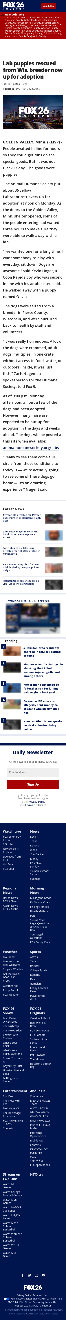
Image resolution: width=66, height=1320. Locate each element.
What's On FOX (39, 1116)
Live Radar (9, 957)
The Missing (37, 1059)
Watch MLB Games (10, 1201)
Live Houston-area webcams (11, 963)
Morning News (37, 890)
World (33, 850)
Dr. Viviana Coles (40, 902)
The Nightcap (11, 1026)
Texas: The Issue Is (13, 1059)
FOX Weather (11, 994)
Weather (10, 951)
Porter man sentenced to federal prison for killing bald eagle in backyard (41, 688)
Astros (34, 957)
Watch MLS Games (9, 1254)
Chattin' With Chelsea (10, 1036)
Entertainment (15, 1091)
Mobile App (36, 1140)
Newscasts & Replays (11, 850)
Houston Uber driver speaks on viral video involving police (21, 582)
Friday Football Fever (39, 989)
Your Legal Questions (36, 936)
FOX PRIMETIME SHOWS (13, 1122)
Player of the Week (37, 997)
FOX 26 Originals (37, 1010)
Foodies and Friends (37, 1048)
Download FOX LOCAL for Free (28, 601)
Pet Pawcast (37, 1055)
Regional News (10, 890)
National (35, 845)
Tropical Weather (13, 969)
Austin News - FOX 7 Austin (11, 907)
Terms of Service (35, 805)
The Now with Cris (11, 1102)
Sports (35, 951)
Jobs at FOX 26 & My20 (40, 1126)
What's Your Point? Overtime (12, 1052)
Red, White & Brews (38, 1024)
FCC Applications (40, 1165)
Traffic (7, 981)
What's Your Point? (10, 1044)
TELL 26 (8, 844)
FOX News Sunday (36, 864)
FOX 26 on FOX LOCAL (12, 838)
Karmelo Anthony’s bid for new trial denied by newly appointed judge (21, 567)
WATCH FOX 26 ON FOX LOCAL (39, 1110)
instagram (36, 1275)
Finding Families (39, 906)
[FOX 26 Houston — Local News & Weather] (13, 5)
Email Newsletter (40, 1120)
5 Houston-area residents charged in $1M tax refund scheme (42, 651)
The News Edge (12, 1030)
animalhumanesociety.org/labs (31, 447)
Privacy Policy (36, 801)
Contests (8, 1128)
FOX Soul (8, 868)
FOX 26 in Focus (39, 1030)
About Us (37, 1091)
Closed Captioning (36, 1158)
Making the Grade (40, 898)
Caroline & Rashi (40, 1018)
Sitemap (35, 878)
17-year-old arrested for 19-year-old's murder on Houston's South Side (22, 517)
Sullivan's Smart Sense (39, 872)
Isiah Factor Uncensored (10, 1019)
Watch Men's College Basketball (10, 1226)
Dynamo (35, 974)
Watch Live (48, 6)
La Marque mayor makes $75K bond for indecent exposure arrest (20, 534)
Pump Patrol (10, 990)
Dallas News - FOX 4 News (11, 899)
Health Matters (39, 911)
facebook (22, 1275)
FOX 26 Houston (11, 83)
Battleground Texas (11, 1079)
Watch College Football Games (12, 1193)
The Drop (8, 1096)
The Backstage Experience (12, 1114)
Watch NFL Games (9, 1185)
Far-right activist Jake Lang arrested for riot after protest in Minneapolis (21, 550)
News (24, 83)
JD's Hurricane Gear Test (11, 975)
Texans (34, 961)
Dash (33, 979)
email (43, 1275)
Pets (32, 915)
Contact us (36, 1096)
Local (33, 836)
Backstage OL (11, 1108)
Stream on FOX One (11, 1176)
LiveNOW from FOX (12, 858)
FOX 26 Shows (8, 1010)
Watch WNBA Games (11, 1246)
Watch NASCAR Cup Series (12, 1209)
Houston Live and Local (13, 1072)
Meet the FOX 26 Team (40, 1102)
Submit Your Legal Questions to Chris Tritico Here (39, 925)
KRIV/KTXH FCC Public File (39, 1151)
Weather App (10, 986)
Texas (33, 841)
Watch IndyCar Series (11, 1216)
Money (34, 858)
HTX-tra (36, 1174)
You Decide (37, 854)
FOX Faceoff (37, 1035)
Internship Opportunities (38, 1134)
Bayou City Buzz (12, 1066)
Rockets (35, 966)
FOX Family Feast (40, 942)
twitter (29, 1275)
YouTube (8, 864)
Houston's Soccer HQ (40, 1065)
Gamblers (35, 983)
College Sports (38, 970)
